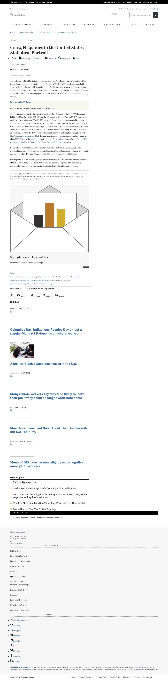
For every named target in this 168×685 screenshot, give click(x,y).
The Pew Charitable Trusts (135, 670)
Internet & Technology (19, 600)
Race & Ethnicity (17, 566)
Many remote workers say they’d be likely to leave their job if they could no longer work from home (47, 396)
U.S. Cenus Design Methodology (50, 142)
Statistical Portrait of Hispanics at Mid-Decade (58, 154)
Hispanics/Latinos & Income (19, 280)
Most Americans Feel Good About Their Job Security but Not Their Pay (49, 430)
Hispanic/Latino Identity (49, 277)
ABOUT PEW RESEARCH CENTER (21, 667)
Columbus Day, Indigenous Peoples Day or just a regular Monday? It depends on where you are (46, 331)
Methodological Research (20, 610)
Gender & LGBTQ (17, 581)
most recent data (24, 75)
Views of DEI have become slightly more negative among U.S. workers (46, 464)
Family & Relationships (19, 584)
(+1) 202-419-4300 (17, 543)
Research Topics (21, 24)
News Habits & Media (19, 605)
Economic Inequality (33, 277)
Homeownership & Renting (61, 280)
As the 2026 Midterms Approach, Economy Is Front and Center (44, 488)
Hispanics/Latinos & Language (41, 280)
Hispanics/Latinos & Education (69, 277)
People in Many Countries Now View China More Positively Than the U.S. (49, 503)
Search (114, 14)
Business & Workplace (17, 277)
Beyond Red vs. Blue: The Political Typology (34, 509)
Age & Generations (18, 576)
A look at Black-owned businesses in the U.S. (43, 364)
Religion (13, 571)
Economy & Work (17, 590)
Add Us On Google (18, 64)
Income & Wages (40, 284)
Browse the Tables (20, 102)
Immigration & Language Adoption (21, 284)
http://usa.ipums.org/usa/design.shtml (24, 135)
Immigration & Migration (20, 561)
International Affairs (18, 556)
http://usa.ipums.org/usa (31, 179)
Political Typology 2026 (24, 482)
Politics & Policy (16, 551)
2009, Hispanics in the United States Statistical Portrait (38, 517)
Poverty (49, 284)
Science (13, 595)
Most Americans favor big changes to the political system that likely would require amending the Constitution (50, 496)
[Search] (155, 15)
